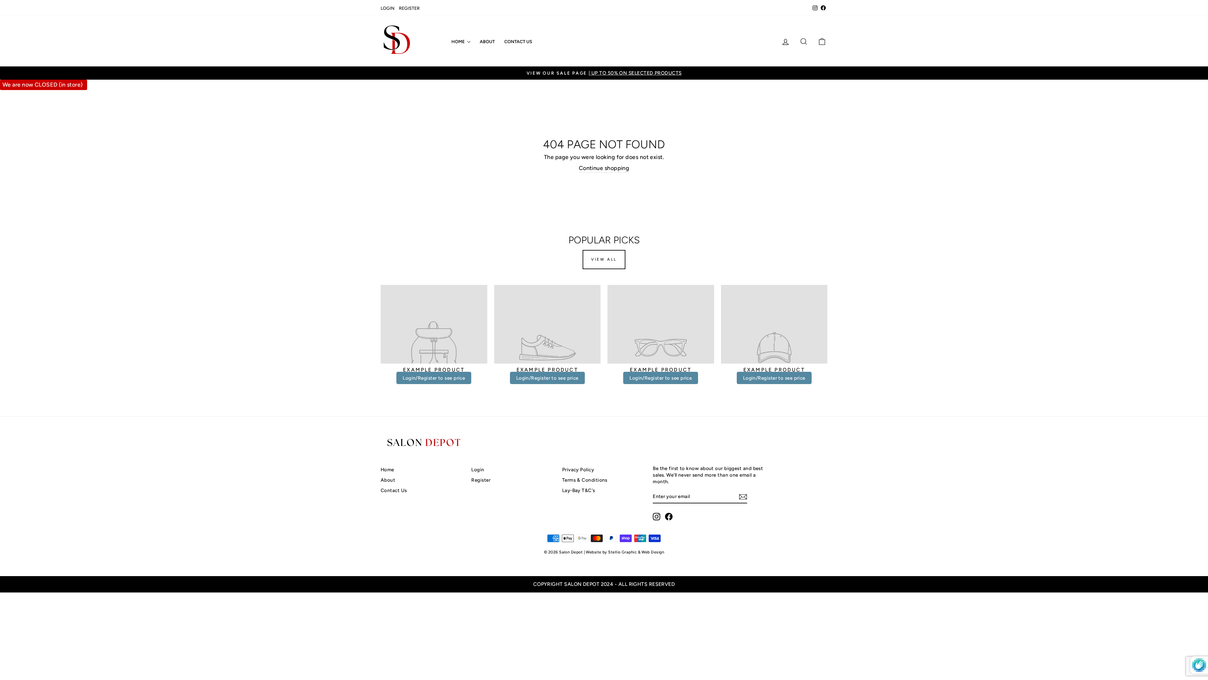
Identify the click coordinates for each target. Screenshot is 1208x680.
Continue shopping (604, 168)
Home (458, 41)
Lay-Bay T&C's (578, 490)
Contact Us (518, 41)
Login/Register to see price (434, 378)
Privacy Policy (578, 470)
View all (604, 259)
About (487, 41)
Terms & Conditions (584, 480)
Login (387, 8)
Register (409, 8)
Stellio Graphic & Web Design (636, 552)
